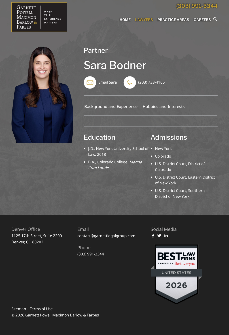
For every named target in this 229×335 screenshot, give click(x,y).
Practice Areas (173, 20)
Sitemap (18, 308)
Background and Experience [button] (111, 106)
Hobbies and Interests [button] (164, 106)
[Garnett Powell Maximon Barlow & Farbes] (39, 30)
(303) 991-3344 (197, 6)
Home (125, 20)
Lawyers (144, 20)
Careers (202, 20)
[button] (215, 20)
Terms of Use (41, 308)
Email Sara (107, 82)
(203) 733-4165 (151, 82)
